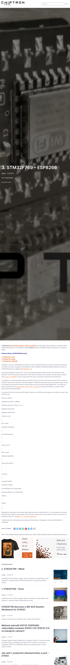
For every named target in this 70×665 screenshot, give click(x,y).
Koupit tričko (26, 555)
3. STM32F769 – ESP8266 (9, 361)
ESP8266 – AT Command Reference (25, 516)
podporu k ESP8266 (10, 377)
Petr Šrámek (9, 178)
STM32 (34, 534)
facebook (32, 345)
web (11, 345)
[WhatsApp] (23, 529)
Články (4, 173)
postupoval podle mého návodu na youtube (27, 386)
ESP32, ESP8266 (9, 534)
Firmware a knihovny (19, 534)
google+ (21, 345)
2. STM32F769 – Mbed (8, 359)
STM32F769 (5, 347)
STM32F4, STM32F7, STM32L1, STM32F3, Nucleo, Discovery (52, 534)
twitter (27, 345)
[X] (17, 529)
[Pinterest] (26, 529)
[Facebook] (14, 529)
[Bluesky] (31, 529)
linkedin (15, 345)
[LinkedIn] (20, 529)
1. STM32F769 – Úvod (8, 357)
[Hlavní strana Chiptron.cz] (13, 4)
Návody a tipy (28, 534)
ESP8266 (43, 347)
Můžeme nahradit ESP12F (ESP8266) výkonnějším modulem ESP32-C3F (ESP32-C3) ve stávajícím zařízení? (26, 628)
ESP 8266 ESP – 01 (26, 369)
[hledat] (66, 3)
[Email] (34, 529)
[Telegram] (29, 529)
